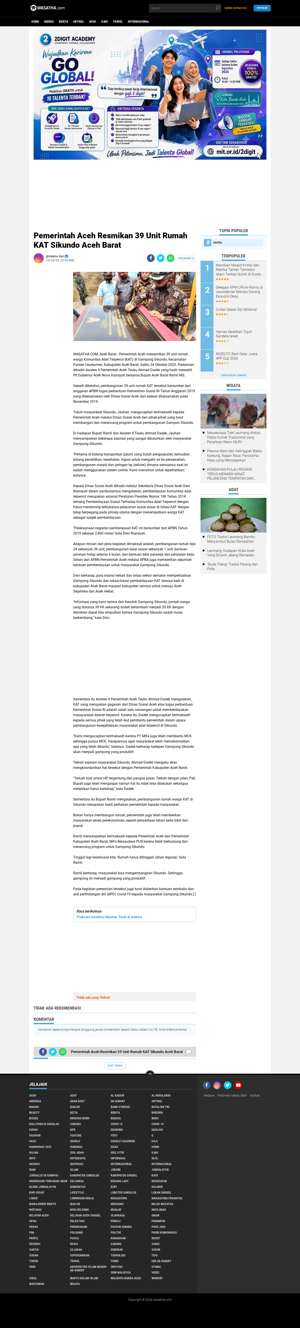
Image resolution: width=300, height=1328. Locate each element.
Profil (33, 1238)
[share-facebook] (151, 258)
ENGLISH (157, 1129)
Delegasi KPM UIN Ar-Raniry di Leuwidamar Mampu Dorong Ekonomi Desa (239, 292)
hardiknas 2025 (40, 1147)
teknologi (118, 1255)
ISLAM (74, 1169)
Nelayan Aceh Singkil (85, 1215)
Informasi (118, 1158)
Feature (75, 1135)
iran (32, 1169)
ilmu (104, 21)
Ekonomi (117, 1129)
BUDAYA (116, 1118)
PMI (31, 1232)
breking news (80, 1118)
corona (75, 1124)
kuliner (157, 1187)
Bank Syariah (120, 1107)
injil (155, 1158)
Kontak (255, 1095)
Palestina (77, 1221)
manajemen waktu (42, 1204)
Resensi (34, 1244)
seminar (117, 1249)
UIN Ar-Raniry (161, 1261)
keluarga (77, 1181)
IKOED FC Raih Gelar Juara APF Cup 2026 (236, 356)
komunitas (78, 1187)
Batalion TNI (161, 1107)
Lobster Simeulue (123, 1192)
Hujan (33, 1152)
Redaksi (209, 1095)
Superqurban (79, 1255)
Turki (115, 1261)
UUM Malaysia (121, 1272)
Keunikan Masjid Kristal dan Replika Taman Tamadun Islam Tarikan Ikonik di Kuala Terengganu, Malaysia (238, 270)
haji (155, 1141)
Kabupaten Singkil (124, 1175)
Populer (262, 8)
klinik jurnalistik (42, 1187)
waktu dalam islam (84, 1278)
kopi (114, 1187)
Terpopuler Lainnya (233, 375)
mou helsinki (79, 1209)
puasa (74, 1238)
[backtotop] (150, 1074)
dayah (33, 1129)
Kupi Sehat (37, 1192)
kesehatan (159, 1181)
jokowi (116, 1169)
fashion (35, 1135)
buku (155, 1118)
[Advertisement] (150, 190)
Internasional (138, 21)
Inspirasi (76, 1164)
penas (33, 1227)
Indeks (49, 21)
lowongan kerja (82, 1198)
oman (155, 1215)
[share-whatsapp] (170, 258)
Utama (156, 1266)
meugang (117, 1204)
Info (32, 1158)
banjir (75, 1107)
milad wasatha (162, 1204)
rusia (74, 1244)
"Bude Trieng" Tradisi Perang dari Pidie (232, 566)
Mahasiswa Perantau (167, 1198)
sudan (33, 1255)
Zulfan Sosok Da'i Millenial (236, 309)
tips (155, 1255)
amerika (35, 1101)
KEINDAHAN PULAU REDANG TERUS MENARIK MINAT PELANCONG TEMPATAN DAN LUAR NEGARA (230, 474)
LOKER (33, 1198)
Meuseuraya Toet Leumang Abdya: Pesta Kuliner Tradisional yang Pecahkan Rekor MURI (234, 437)
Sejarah (76, 1249)
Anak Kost (77, 1101)
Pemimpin (158, 1221)
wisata (75, 1284)
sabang (116, 1244)
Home (35, 21)
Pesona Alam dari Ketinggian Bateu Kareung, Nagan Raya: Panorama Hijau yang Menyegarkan (234, 455)
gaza (32, 1141)
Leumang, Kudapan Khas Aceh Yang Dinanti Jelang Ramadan (231, 553)
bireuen (157, 1112)
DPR (72, 1129)
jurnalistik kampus (43, 1175)
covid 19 (116, 1124)
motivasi (35, 1209)
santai (34, 1249)
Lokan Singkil (162, 1192)
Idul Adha (77, 1152)
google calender (123, 1141)
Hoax (114, 1147)
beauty (34, 1112)
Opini (32, 1221)
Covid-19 (158, 1124)
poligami (76, 1232)
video (155, 1272)
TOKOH (33, 1261)
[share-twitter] (160, 258)
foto (114, 1135)
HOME (155, 1147)
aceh (92, 21)
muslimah (159, 1209)
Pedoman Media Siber (232, 1095)
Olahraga (118, 1215)
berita (63, 21)
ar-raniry (118, 1101)
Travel (118, 21)
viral (33, 1278)
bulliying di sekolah (44, 1124)
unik (32, 1266)
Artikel (78, 21)
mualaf (116, 1209)
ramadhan (118, 1238)
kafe (155, 1175)
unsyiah (117, 1266)
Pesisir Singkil (121, 1227)
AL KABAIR (117, 1095)
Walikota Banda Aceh (126, 1278)
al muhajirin (161, 1095)
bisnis (33, 1118)
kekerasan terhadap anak (48, 1181)
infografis (78, 1158)
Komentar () (186, 258)
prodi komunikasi (164, 1232)
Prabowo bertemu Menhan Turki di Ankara (109, 917)
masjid (75, 1204)
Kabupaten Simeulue (84, 1175)
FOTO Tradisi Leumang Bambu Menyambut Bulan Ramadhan (231, 539)
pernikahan (78, 1227)
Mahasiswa (119, 1198)
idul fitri (117, 1152)
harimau (76, 1147)
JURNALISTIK (160, 1169)
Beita (74, 1112)
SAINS (156, 1244)
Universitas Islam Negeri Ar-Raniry (88, 1268)
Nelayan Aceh (39, 1215)
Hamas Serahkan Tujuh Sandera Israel (234, 334)
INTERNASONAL (162, 1164)
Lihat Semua (115, 1065)
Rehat (156, 1238)
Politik (116, 1232)
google (75, 1141)
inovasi (34, 1164)
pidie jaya (158, 1227)
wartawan (36, 1284)
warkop (157, 1278)
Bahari (34, 1107)
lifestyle (77, 1192)
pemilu (116, 1221)
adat (73, 1095)
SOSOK (156, 1249)
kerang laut (120, 1181)
